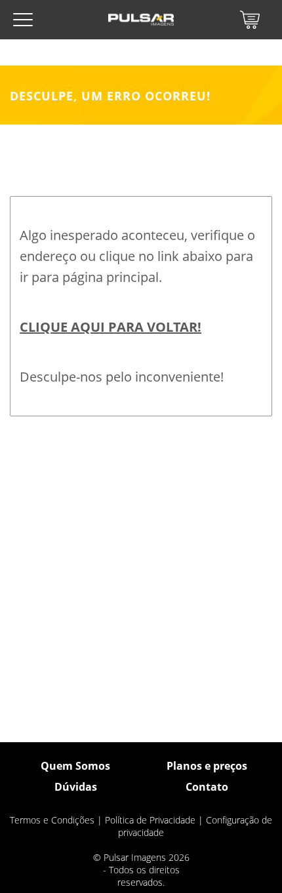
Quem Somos (75, 766)
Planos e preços (207, 766)
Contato (207, 787)
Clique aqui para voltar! (110, 327)
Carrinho (250, 19)
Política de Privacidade (150, 820)
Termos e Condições (52, 820)
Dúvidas (75, 787)
